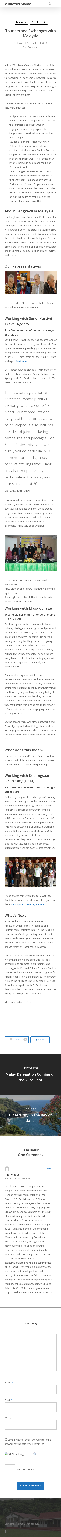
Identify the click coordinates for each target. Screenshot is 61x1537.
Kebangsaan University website (27, 904)
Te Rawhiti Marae (17, 4)
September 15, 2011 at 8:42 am (18, 1178)
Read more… (22, 361)
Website (9, 1417)
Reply (48, 1168)
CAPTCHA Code (24, 1469)
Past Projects (39, 22)
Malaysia (21, 22)
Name (9, 1382)
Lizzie (20, 42)
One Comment (30, 47)
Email (8, 1400)
